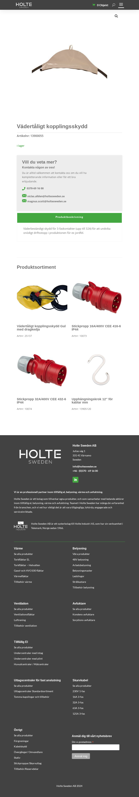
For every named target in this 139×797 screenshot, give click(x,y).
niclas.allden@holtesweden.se (46, 196)
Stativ (17, 757)
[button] (116, 16)
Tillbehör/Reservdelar (26, 768)
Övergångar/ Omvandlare (28, 752)
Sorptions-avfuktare (84, 620)
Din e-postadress (83, 742)
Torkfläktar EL (22, 559)
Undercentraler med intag (28, 652)
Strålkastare (79, 581)
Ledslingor (78, 576)
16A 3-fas (78, 696)
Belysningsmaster (82, 570)
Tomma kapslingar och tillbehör (31, 696)
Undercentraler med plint (28, 658)
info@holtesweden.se (84, 466)
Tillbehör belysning (83, 587)
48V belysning (81, 559)
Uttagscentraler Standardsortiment (33, 691)
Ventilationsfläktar (24, 614)
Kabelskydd (20, 746)
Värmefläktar (21, 576)
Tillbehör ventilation (25, 625)
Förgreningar (21, 740)
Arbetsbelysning (82, 565)
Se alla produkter (23, 553)
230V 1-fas (79, 691)
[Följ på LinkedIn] (75, 480)
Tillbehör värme (23, 581)
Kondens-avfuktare (83, 614)
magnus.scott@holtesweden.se (46, 201)
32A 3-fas (78, 702)
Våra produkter (81, 553)
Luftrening (20, 620)
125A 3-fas (79, 713)
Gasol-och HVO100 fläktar (29, 570)
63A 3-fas (78, 708)
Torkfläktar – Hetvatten (27, 565)
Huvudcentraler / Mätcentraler (31, 664)
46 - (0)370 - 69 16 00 (86, 470)
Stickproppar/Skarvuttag (27, 763)
